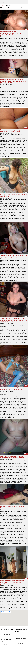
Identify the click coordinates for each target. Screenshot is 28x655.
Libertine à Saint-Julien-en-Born (20, 635)
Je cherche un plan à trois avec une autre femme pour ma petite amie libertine (13, 457)
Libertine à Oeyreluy (5, 644)
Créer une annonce (22, 2)
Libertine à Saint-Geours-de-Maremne (6, 648)
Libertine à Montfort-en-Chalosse (6, 640)
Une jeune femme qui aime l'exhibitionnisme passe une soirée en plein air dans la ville (12, 33)
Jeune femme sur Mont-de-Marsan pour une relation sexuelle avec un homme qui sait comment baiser (13, 320)
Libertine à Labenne (5, 634)
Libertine (2, 5)
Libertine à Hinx (4, 631)
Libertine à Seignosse (20, 643)
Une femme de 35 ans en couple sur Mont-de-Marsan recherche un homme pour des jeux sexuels (13, 81)
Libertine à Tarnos (19, 646)
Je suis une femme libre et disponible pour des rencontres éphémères (14, 256)
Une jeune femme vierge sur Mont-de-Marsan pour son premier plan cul (12, 507)
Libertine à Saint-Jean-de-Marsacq (21, 630)
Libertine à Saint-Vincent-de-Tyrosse (21, 639)
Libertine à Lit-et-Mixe (6, 637)
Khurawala (3, 2)
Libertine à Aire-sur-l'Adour (7, 629)
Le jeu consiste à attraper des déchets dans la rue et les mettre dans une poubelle (12, 582)
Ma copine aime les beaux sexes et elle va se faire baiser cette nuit (13, 195)
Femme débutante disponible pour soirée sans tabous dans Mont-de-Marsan (13, 130)
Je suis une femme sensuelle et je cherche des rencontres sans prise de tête (14, 388)
